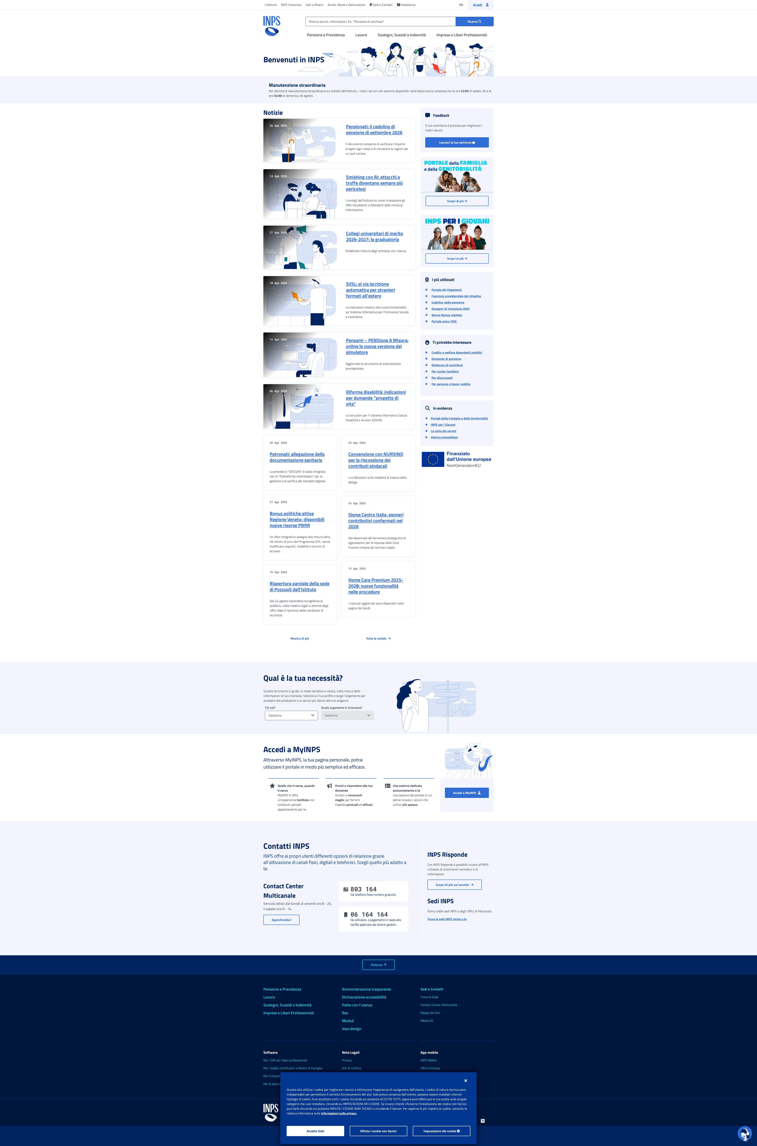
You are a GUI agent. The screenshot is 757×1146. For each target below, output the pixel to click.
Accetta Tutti (315, 1131)
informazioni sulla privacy (338, 1113)
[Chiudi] (465, 1080)
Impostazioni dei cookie (440, 1131)
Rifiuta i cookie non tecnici (378, 1131)
